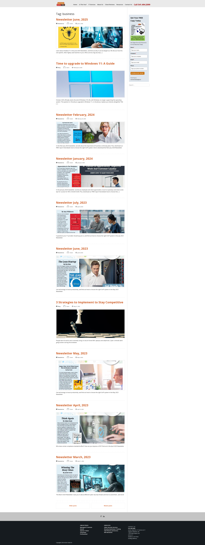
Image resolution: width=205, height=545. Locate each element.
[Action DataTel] (60, 3)
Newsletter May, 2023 (71, 353)
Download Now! (137, 73)
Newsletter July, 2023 (71, 203)
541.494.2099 (131, 528)
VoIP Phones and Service (111, 530)
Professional (83, 534)
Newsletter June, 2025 (72, 19)
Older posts (73, 506)
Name (132, 47)
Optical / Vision (84, 530)
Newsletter (61, 23)
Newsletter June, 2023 (72, 249)
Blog (59, 67)
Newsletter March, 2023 (73, 457)
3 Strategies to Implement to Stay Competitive (89, 302)
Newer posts (108, 506)
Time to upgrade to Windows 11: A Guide (85, 63)
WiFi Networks (108, 532)
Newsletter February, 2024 (75, 115)
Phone (132, 65)
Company (133, 53)
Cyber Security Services (111, 527)
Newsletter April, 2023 (72, 405)
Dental (82, 529)
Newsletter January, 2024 (74, 159)
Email (132, 59)
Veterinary (83, 532)
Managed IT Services (86, 527)
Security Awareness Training (112, 529)
